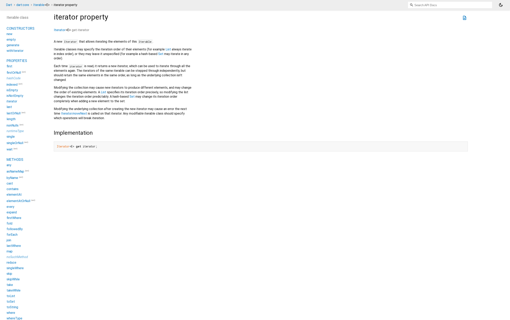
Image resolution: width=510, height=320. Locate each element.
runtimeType (15, 131)
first (9, 66)
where (11, 313)
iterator (12, 101)
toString (12, 307)
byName (12, 178)
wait (10, 149)
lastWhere (14, 246)
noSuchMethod (17, 257)
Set (160, 54)
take (10, 285)
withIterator (15, 51)
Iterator (60, 30)
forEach (12, 235)
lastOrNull (14, 113)
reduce (11, 262)
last (9, 107)
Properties (17, 61)
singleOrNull (15, 143)
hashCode (14, 78)
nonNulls (13, 125)
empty (11, 39)
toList (11, 296)
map (10, 251)
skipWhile (13, 279)
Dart (9, 5)
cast (10, 183)
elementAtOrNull (18, 201)
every (10, 207)
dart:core (22, 5)
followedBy (15, 229)
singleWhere (15, 268)
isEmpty (12, 90)
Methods (15, 159)
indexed (12, 84)
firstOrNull (14, 73)
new (9, 34)
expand (12, 212)
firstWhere (14, 218)
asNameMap (15, 171)
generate (13, 45)
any (9, 165)
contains (13, 189)
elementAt (14, 194)
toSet (11, 301)
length (11, 119)
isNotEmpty (15, 96)
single (11, 136)
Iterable (41, 5)
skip (9, 274)
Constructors (20, 28)
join (9, 240)
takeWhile (14, 290)
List (168, 49)
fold (9, 223)
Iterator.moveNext (74, 113)
